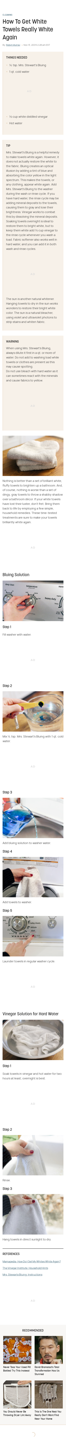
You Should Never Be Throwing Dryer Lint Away (17, 1414)
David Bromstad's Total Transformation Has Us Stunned (47, 1371)
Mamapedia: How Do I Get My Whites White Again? (32, 1261)
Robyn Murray (13, 45)
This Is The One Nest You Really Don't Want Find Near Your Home (48, 1415)
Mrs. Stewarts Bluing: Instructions (22, 1274)
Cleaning (7, 15)
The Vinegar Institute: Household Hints (25, 1268)
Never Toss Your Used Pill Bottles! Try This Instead (17, 1369)
